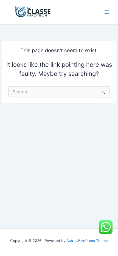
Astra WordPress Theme (87, 240)
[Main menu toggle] (107, 12)
